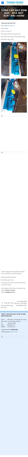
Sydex (6, 28)
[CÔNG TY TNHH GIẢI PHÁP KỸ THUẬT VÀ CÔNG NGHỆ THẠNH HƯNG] (15, 2)
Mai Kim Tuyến (13, 331)
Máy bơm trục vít (9, 25)
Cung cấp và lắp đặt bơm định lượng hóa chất (7, 305)
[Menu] (2, 2)
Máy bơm (14, 8)
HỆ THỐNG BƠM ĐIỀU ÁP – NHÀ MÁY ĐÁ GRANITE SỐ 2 (21, 303)
